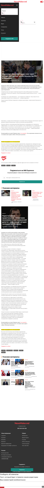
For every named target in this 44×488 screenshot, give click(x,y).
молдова (21, 350)
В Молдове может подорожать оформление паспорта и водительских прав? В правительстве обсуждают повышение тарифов (16, 196)
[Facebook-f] (18, 428)
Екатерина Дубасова (14, 384)
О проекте (3, 435)
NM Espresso (25, 435)
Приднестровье (25, 437)
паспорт (13, 165)
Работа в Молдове (26, 441)
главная (3, 350)
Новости (12, 190)
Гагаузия (24, 439)
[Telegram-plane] (25, 428)
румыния (3, 352)
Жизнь (3, 71)
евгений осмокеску (9, 350)
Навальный (8, 165)
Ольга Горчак (4, 226)
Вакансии (3, 441)
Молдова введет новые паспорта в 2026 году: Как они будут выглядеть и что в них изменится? (37, 195)
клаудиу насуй (16, 350)
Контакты (3, 439)
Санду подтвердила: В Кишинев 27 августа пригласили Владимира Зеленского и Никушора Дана (29, 363)
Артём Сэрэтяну (35, 199)
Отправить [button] (2, 487)
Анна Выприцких (5, 80)
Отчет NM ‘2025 (25, 445)
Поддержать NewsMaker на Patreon (9, 445)
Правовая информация (6, 443)
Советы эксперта (25, 443)
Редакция (3, 437)
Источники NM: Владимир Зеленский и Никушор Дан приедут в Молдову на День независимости (30, 373)
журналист (3, 165)
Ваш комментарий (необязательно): (13, 480)
